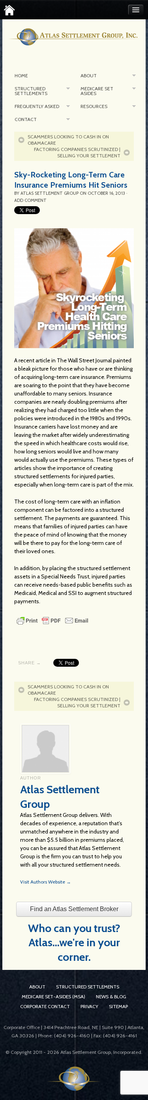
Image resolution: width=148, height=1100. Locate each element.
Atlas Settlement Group (50, 193)
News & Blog (111, 996)
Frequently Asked (37, 106)
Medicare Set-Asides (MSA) (53, 996)
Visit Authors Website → (45, 882)
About (89, 75)
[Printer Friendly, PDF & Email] (52, 619)
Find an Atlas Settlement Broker (74, 909)
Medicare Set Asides (97, 91)
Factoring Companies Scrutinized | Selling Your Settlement (77, 152)
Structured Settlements (31, 91)
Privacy (89, 1006)
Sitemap (118, 1006)
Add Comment (30, 200)
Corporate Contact (45, 1006)
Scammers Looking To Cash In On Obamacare (68, 140)
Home (21, 75)
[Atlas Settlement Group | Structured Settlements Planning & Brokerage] (9, 10)
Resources (94, 106)
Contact (26, 119)
